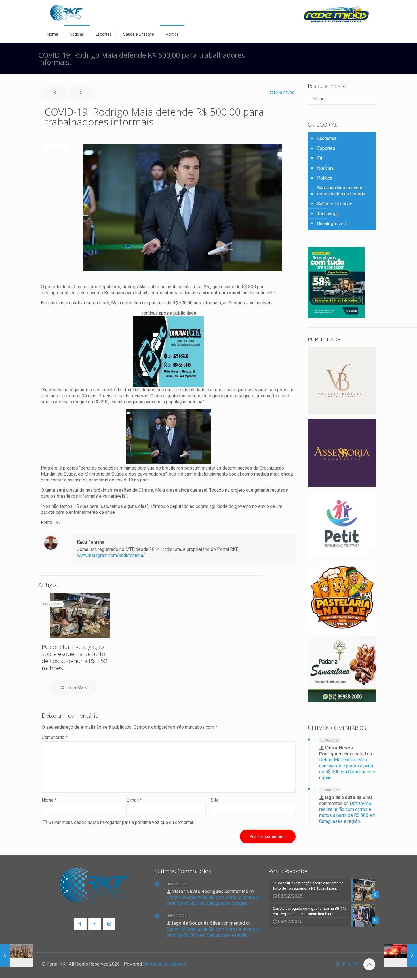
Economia (326, 138)
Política (324, 178)
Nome (49, 800)
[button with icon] (80, 924)
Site (215, 800)
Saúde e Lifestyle (334, 203)
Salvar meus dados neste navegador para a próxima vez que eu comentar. (121, 822)
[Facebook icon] (344, 964)
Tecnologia (328, 213)
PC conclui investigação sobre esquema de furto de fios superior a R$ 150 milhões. (74, 657)
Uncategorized (331, 223)
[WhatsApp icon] (338, 964)
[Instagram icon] (355, 964)
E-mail (134, 800)
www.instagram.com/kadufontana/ (111, 555)
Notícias (325, 168)
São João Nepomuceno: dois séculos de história (341, 191)
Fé (319, 158)
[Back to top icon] (369, 964)
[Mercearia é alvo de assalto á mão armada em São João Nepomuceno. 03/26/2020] (400, 955)
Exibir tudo (284, 92)
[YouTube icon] (350, 964)
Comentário (55, 737)
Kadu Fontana (90, 542)
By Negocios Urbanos (164, 964)
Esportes (326, 148)
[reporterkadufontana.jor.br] (66, 13)
